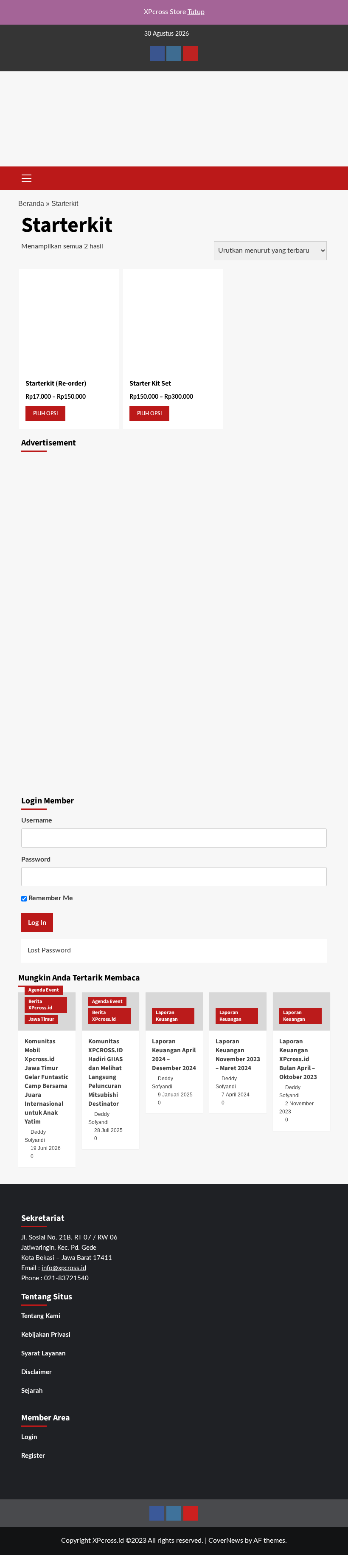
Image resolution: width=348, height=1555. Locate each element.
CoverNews (225, 1540)
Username (36, 820)
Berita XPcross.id (40, 1005)
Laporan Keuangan (167, 1016)
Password (36, 859)
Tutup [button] (196, 11)
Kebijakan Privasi (45, 1335)
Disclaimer (36, 1372)
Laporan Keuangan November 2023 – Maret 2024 (238, 1055)
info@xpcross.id (64, 1268)
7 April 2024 (236, 1095)
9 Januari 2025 (175, 1095)
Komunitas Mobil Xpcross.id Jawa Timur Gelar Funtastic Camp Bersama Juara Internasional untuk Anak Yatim (46, 1081)
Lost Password (49, 950)
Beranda (31, 203)
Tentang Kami (40, 1316)
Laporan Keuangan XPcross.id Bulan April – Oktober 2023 (298, 1059)
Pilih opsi (45, 413)
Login (29, 1437)
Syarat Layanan (43, 1353)
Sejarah (31, 1391)
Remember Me (50, 898)
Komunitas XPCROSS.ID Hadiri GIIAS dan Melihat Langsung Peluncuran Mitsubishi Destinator (105, 1072)
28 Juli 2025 (108, 1130)
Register (33, 1456)
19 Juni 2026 (46, 1148)
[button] (26, 177)
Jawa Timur (41, 1019)
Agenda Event (43, 990)
